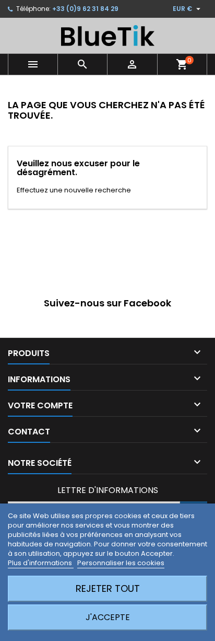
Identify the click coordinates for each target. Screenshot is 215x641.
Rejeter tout (108, 588)
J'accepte (108, 617)
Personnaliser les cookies (120, 563)
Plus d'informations (41, 563)
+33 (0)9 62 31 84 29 (85, 8)
